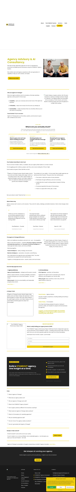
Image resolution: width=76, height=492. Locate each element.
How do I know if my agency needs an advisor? (20, 420)
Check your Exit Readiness (58, 148)
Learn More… (52, 444)
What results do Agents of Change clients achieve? (21, 411)
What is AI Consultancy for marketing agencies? (20, 414)
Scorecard (28, 195)
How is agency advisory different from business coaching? (23, 407)
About (42, 23)
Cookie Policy (60, 489)
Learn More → (10, 284)
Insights (48, 26)
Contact (59, 25)
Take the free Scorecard (18, 148)
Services (60, 23)
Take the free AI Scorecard (38, 148)
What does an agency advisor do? (17, 397)
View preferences (70, 487)
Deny (61, 487)
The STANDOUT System (50, 23)
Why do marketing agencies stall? (17, 417)
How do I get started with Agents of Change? (19, 424)
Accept (51, 487)
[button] (73, 478)
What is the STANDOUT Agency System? (18, 404)
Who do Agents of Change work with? (18, 401)
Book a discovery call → (44, 153)
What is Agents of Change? (15, 394)
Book (66, 23)
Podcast (54, 26)
